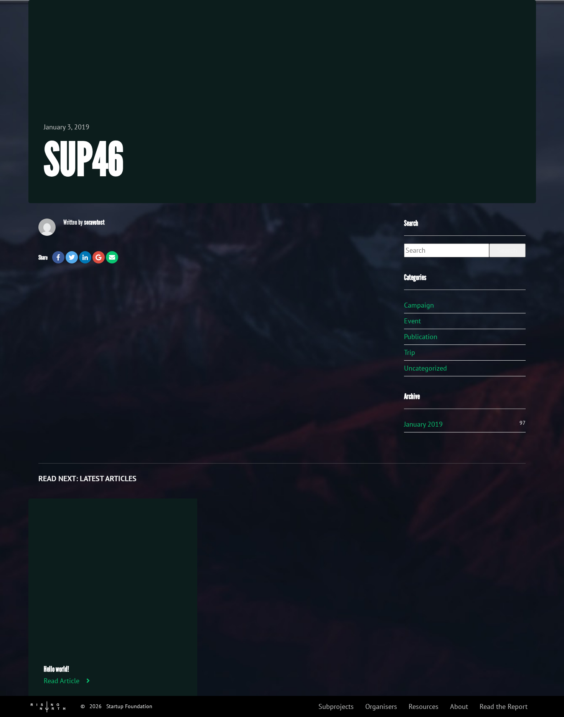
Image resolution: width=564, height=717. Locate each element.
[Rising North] (48, 706)
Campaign (419, 305)
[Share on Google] (98, 257)
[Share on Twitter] (72, 257)
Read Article (61, 680)
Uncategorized (425, 368)
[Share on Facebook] (58, 257)
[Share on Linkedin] (85, 257)
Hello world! (56, 669)
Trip (409, 352)
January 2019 (423, 424)
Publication (420, 336)
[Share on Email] (112, 257)
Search (507, 250)
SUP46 (84, 160)
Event (412, 320)
